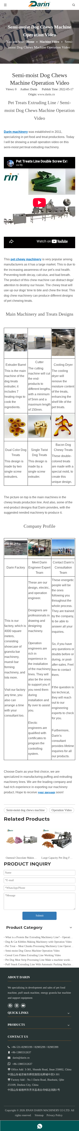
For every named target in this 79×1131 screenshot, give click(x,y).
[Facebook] (10, 1005)
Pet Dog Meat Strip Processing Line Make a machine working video (39, 959)
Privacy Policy (55, 1115)
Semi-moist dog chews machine (25, 810)
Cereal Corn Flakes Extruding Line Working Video (33, 955)
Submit (40, 915)
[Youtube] (23, 1005)
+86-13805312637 (22, 1064)
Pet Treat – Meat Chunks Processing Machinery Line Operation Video (39, 946)
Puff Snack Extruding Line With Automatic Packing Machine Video (39, 964)
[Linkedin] (16, 1005)
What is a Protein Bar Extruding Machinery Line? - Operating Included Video (39, 937)
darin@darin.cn (21, 1057)
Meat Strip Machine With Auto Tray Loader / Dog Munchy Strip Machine (59, 857)
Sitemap (39, 1115)
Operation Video (62, 810)
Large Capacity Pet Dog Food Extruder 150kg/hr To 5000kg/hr (23, 857)
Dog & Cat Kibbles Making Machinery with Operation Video (38, 941)
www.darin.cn (46, 94)
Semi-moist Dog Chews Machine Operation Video (32, 950)
